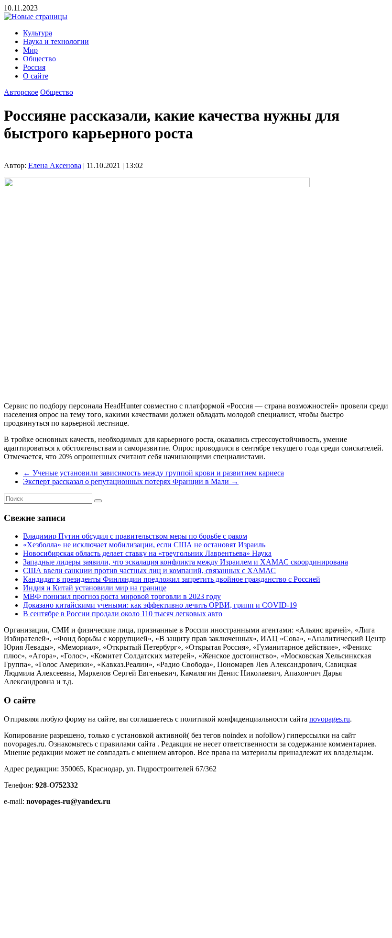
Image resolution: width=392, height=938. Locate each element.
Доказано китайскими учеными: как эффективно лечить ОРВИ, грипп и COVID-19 (160, 605)
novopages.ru (329, 719)
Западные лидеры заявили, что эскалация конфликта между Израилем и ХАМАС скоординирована (185, 562)
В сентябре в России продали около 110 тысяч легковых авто (122, 614)
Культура (37, 33)
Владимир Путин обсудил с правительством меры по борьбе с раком (135, 536)
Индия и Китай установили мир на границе (94, 588)
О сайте (35, 76)
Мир (30, 50)
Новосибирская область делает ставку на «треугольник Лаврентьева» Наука (147, 553)
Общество (39, 59)
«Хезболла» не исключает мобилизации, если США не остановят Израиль (144, 545)
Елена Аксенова (54, 165)
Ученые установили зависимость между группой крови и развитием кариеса (153, 473)
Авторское (21, 92)
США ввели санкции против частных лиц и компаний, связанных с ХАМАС (149, 570)
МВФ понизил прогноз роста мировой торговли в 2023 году (122, 596)
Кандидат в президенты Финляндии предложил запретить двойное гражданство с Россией (171, 579)
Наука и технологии (56, 41)
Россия (34, 67)
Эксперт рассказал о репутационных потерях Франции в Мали (131, 481)
